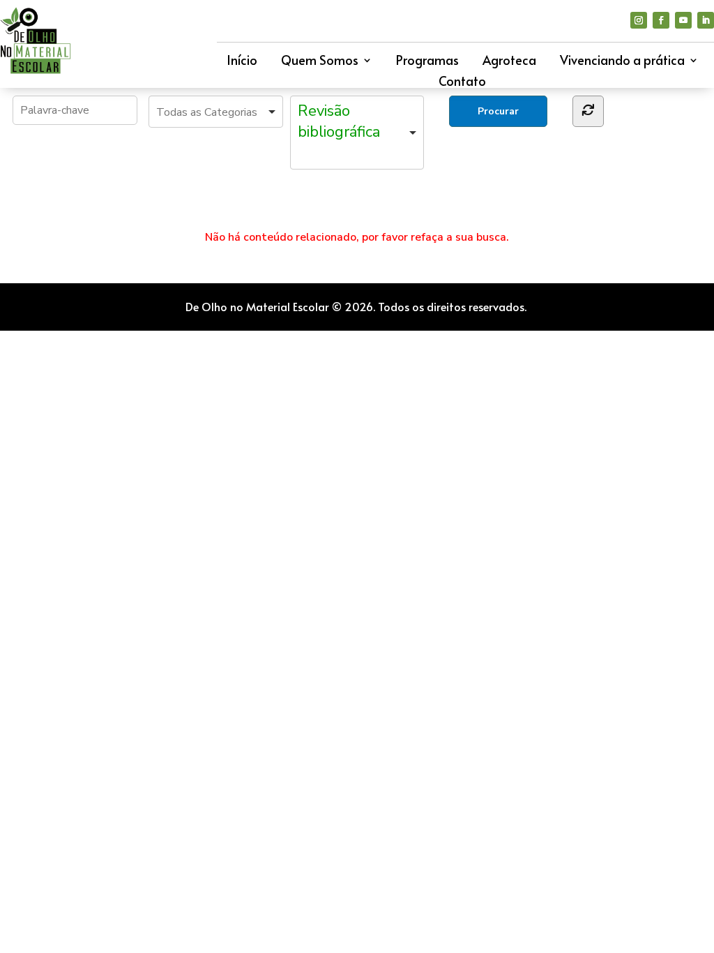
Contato (462, 82)
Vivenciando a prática (622, 61)
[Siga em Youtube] (683, 20)
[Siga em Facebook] (661, 20)
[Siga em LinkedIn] (705, 20)
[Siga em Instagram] (638, 20)
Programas (427, 61)
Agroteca (509, 61)
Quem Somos (319, 61)
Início (242, 61)
